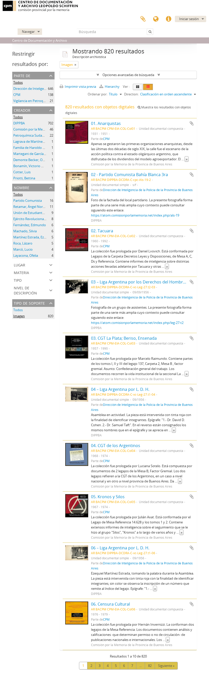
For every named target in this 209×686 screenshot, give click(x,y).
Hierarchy (112, 86)
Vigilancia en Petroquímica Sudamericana (44, 100)
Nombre (21, 187)
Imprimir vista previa (80, 86)
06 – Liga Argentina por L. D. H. (120, 548)
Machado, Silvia (25, 231)
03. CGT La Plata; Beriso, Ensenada (124, 338)
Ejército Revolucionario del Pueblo (39, 219)
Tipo (18, 279)
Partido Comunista (27, 200)
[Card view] (137, 87)
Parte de (22, 75)
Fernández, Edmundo (29, 225)
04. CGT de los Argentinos (115, 445)
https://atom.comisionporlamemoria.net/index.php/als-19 (135, 215)
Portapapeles (143, 19)
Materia (21, 272)
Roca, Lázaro (22, 243)
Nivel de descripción (25, 290)
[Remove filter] (75, 64)
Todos (18, 82)
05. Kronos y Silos (108, 496)
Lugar (19, 264)
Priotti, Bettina (24, 178)
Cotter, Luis (22, 172)
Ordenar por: (97, 94)
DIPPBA (19, 123)
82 (150, 665)
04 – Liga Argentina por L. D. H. (120, 389)
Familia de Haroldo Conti (32, 147)
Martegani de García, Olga (32, 153)
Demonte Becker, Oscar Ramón (36, 160)
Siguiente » (166, 665)
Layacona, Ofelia (25, 255)
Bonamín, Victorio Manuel (33, 166)
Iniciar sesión (189, 19)
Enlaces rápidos (168, 19)
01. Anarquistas (106, 123)
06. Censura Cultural (110, 604)
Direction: (131, 94)
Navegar (28, 31)
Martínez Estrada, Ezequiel (33, 237)
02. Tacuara (102, 231)
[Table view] (148, 87)
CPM (16, 94)
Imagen (19, 316)
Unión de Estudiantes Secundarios (39, 212)
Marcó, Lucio (23, 249)
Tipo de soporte (29, 302)
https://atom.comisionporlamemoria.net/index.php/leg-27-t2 (137, 322)
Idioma (155, 19)
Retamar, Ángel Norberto (32, 206)
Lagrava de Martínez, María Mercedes (41, 141)
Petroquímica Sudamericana (34, 135)
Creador (22, 109)
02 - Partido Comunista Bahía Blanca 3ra (129, 174)
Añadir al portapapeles (191, 123)
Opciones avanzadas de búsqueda (128, 75)
